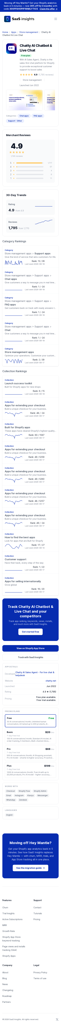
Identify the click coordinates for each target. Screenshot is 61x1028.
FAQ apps (38, 116)
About (5, 972)
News (5, 984)
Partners (6, 1002)
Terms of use (39, 978)
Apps (13, 32)
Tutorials (37, 913)
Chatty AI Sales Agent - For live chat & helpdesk (34, 674)
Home (5, 32)
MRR (4, 925)
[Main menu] (56, 19)
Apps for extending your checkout (25, 405)
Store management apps (19, 352)
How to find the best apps (20, 537)
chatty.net (51, 680)
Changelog (7, 990)
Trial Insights (8, 913)
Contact (37, 907)
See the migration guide (30, 868)
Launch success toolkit (18, 383)
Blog (4, 978)
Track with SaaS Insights (30, 657)
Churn (5, 907)
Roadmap (7, 996)
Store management (28, 32)
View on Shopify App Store (30, 648)
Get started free (30, 631)
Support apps (27, 253)
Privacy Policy (40, 972)
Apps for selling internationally (23, 581)
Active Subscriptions (12, 919)
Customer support (15, 559)
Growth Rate (8, 931)
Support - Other (15, 121)
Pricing (36, 919)
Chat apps (24, 116)
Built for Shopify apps (17, 427)
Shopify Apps (9, 956)
